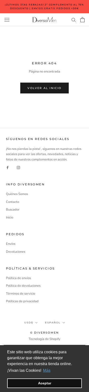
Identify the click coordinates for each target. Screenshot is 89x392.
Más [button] (46, 370)
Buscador (13, 209)
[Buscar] (73, 20)
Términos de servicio (20, 293)
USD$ (28, 322)
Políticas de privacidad (22, 301)
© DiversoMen (44, 332)
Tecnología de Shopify (44, 339)
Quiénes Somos (17, 194)
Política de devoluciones (23, 286)
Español (53, 322)
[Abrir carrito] (82, 19)
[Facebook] (7, 167)
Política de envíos (18, 278)
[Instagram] (18, 167)
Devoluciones (15, 251)
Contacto (12, 202)
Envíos (10, 244)
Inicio (9, 217)
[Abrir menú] (6, 19)
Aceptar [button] (44, 383)
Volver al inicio (44, 88)
